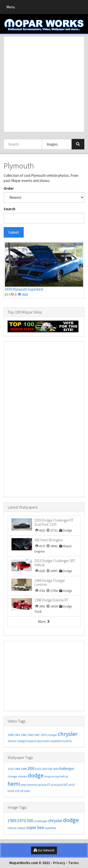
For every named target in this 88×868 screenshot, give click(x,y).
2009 (30, 768)
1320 (10, 769)
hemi (14, 783)
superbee (50, 828)
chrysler (67, 734)
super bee (35, 827)
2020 (44, 769)
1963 (30, 735)
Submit (13, 232)
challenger (66, 768)
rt (48, 784)
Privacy (59, 862)
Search (9, 209)
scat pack (57, 784)
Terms (73, 862)
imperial (31, 741)
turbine (67, 741)
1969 (12, 820)
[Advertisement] (44, 84)
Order (9, 188)
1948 (10, 735)
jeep (23, 784)
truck (11, 791)
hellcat (63, 776)
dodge (21, 741)
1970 (43, 735)
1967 (37, 735)
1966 (17, 769)
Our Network (45, 850)
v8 (21, 791)
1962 (24, 735)
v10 (17, 791)
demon (12, 741)
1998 (24, 769)
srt (65, 784)
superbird (56, 741)
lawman (32, 784)
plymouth (43, 741)
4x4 (55, 769)
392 (50, 769)
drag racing (51, 776)
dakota (22, 776)
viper (27, 791)
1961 (17, 735)
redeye (21, 828)
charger (52, 735)
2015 (38, 769)
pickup (42, 784)
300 (30, 820)
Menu (12, 8)
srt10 (71, 784)
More (42, 621)
